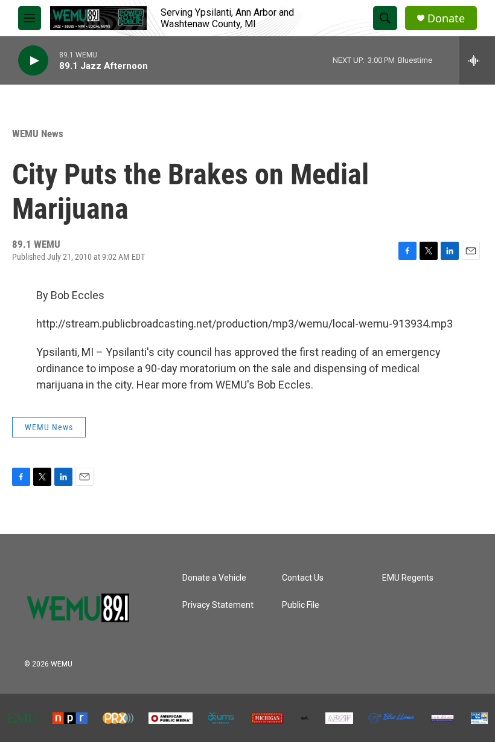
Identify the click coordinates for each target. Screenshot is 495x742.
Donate (446, 18)
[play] (33, 61)
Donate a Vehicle (214, 577)
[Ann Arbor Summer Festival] (339, 718)
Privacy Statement (218, 605)
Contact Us (303, 577)
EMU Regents (407, 577)
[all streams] (477, 60)
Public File (300, 605)
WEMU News (37, 133)
